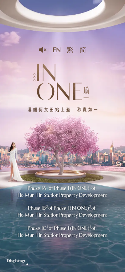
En (56, 49)
